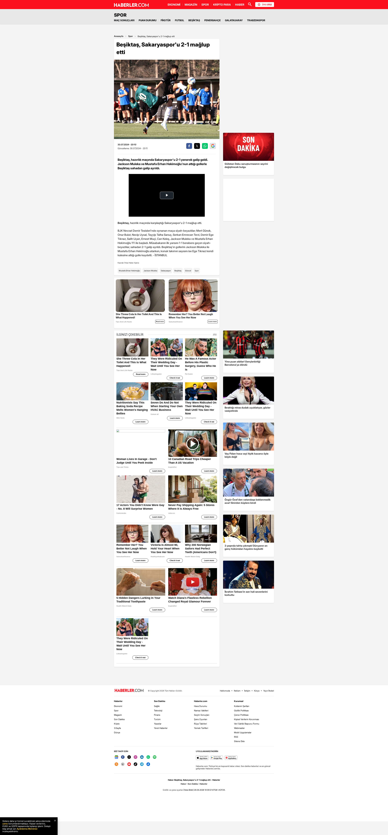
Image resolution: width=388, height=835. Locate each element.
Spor (130, 36)
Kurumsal (238, 701)
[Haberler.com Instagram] (135, 757)
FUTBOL (179, 20)
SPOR (205, 4)
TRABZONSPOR (256, 20)
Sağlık (157, 706)
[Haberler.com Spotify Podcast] (154, 757)
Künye (256, 690)
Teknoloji (158, 710)
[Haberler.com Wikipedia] (122, 764)
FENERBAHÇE (212, 20)
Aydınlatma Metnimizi (27, 828)
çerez (5, 823)
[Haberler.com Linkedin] (141, 757)
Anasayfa (118, 36)
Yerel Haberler (161, 728)
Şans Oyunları (200, 719)
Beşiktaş (177, 271)
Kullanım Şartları (241, 706)
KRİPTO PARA (222, 4)
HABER (239, 4)
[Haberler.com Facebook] (122, 757)
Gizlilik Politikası (241, 710)
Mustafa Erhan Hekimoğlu (129, 271)
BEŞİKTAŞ (194, 20)
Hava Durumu (200, 706)
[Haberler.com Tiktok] (135, 764)
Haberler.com (200, 701)
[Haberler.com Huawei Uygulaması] (231, 758)
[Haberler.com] (129, 690)
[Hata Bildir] (189, 790)
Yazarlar (157, 723)
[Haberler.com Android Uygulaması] (216, 758)
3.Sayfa (117, 728)
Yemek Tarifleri (201, 728)
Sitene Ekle (239, 741)
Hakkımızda (225, 690)
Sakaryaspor (166, 271)
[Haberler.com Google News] (116, 757)
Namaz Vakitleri (201, 710)
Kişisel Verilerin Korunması (246, 719)
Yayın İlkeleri (268, 690)
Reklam (237, 690)
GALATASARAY (234, 20)
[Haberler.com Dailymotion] (148, 764)
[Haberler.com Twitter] (129, 757)
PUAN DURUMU (147, 20)
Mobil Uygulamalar (242, 732)
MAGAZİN (191, 4)
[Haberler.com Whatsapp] (148, 757)
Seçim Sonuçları (201, 715)
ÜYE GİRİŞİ (267, 4)
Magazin (118, 715)
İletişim (247, 690)
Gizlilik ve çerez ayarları (173, 790)
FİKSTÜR (166, 20)
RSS (236, 737)
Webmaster (239, 728)
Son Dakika (119, 719)
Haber (183, 784)
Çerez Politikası (241, 715)
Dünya (117, 732)
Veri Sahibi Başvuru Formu (246, 723)
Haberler (118, 701)
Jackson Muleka (150, 271)
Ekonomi (118, 706)
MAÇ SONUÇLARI (124, 20)
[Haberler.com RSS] (116, 764)
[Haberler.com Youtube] (129, 764)
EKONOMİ (174, 4)
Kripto (117, 723)
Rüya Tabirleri (200, 723)
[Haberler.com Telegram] (141, 764)
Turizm (157, 719)
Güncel (188, 271)
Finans (157, 715)
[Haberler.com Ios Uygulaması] (202, 758)
